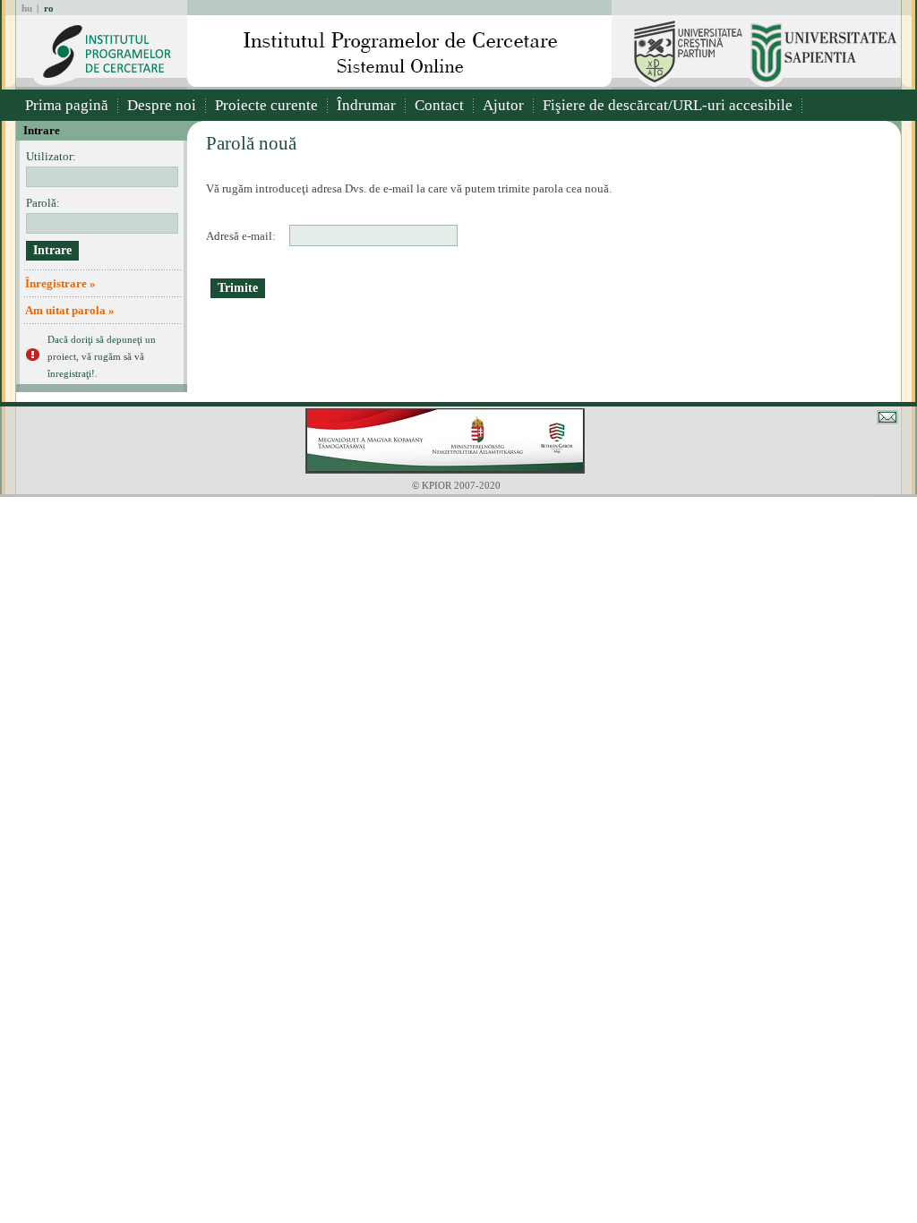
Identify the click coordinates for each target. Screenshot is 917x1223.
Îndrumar (366, 105)
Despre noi (161, 105)
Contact (439, 105)
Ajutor (503, 105)
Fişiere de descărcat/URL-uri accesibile (668, 105)
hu (26, 8)
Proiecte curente (266, 105)
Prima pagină (66, 105)
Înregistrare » (60, 283)
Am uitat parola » (70, 310)
